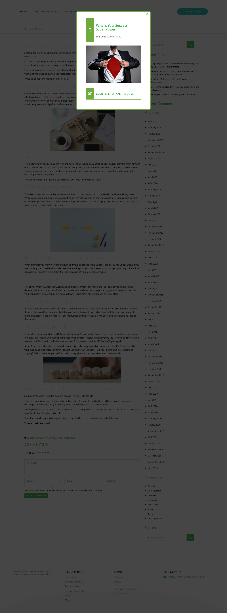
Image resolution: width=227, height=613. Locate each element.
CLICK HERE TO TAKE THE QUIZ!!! (116, 93)
